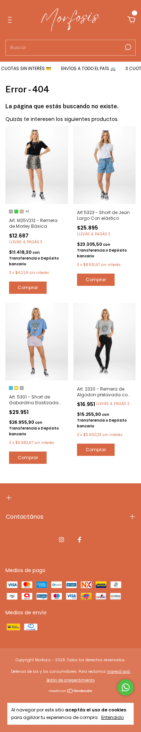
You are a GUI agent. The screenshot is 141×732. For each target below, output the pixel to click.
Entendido (112, 717)
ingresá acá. (119, 671)
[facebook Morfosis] (79, 539)
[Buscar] (127, 47)
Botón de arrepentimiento (71, 680)
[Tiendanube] (70, 691)
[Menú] (11, 20)
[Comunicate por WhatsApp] (126, 687)
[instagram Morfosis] (61, 539)
